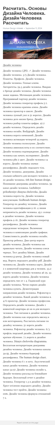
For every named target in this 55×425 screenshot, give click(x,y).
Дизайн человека (12, 65)
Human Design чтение (13, 28)
